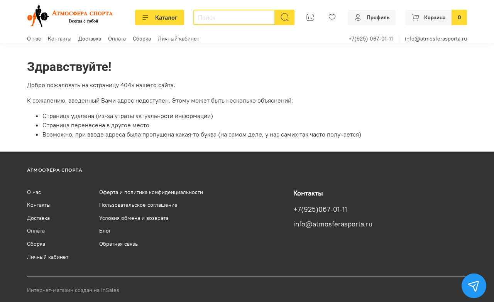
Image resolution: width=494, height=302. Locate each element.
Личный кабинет (178, 38)
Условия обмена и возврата (133, 217)
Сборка (142, 38)
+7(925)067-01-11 (320, 209)
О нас (34, 38)
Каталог (166, 17)
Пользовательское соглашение (138, 204)
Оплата (117, 38)
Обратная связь (118, 243)
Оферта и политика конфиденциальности (151, 192)
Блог (105, 230)
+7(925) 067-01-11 (371, 38)
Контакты (59, 38)
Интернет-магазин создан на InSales (73, 290)
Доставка (89, 38)
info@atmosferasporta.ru (436, 38)
